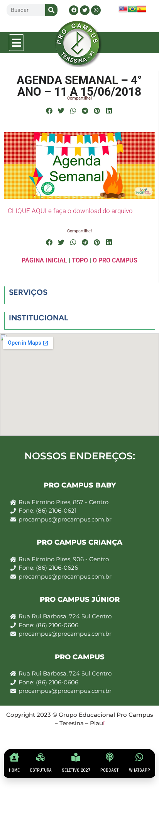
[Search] (51, 10)
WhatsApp (139, 770)
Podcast (109, 770)
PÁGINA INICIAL (44, 260)
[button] (16, 42)
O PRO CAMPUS (115, 260)
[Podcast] (109, 757)
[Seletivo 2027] (75, 757)
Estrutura (41, 770)
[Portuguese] (132, 11)
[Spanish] (141, 11)
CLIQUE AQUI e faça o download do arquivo (70, 211)
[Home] (14, 757)
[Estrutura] (40, 757)
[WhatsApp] (139, 757)
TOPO (80, 260)
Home (14, 770)
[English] (123, 11)
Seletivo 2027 (76, 770)
